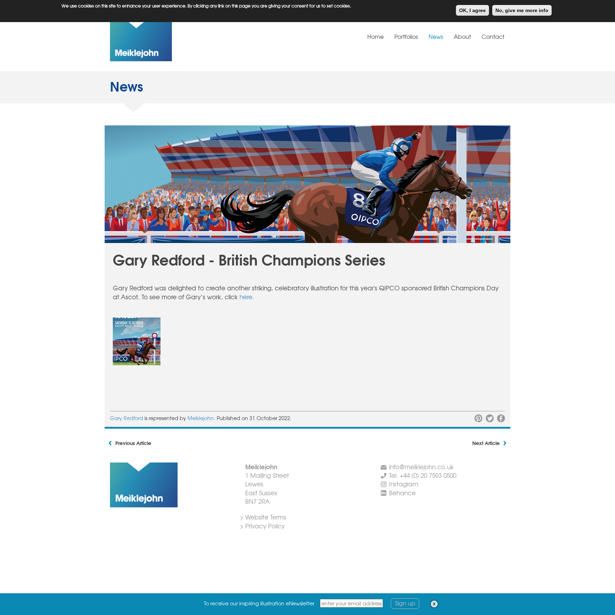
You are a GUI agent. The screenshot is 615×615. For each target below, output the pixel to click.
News (436, 36)
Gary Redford (126, 418)
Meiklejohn (163, 40)
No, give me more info (521, 10)
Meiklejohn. (202, 418)
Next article (486, 442)
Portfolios (406, 36)
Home (375, 36)
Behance (402, 492)
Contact (493, 36)
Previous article (133, 442)
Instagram (403, 483)
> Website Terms (263, 516)
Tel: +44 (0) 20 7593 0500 (422, 475)
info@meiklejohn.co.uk (421, 466)
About (462, 36)
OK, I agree (472, 10)
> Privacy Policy (262, 525)
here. (247, 296)
